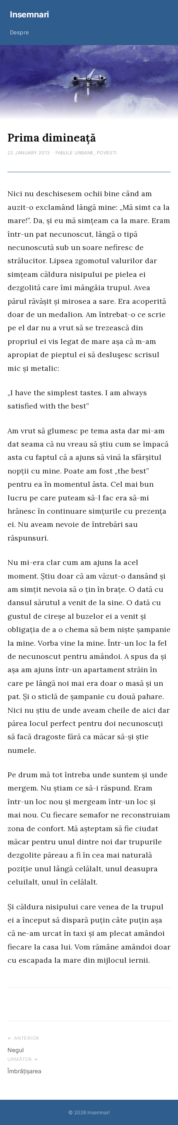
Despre (19, 32)
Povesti (107, 153)
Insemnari (29, 14)
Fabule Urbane (74, 153)
